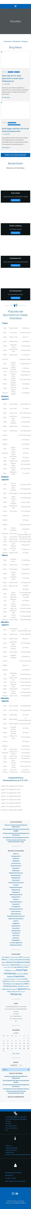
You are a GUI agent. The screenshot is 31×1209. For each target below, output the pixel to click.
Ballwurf (4, 962)
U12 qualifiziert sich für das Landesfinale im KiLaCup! (16, 837)
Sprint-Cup (15, 935)
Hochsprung (9, 973)
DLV (16, 1021)
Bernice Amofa (24, 962)
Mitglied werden (10, 1152)
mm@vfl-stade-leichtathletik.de (17, 1181)
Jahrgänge (24, 41)
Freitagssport (15, 892)
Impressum (9, 1145)
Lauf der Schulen (15, 911)
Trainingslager (15, 940)
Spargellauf (15, 923)
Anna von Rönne (24, 960)
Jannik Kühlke (19, 973)
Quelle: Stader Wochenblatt (15, 918)
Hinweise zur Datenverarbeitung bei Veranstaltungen (17, 1154)
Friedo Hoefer (13, 970)
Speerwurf (22, 989)
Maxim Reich (11, 984)
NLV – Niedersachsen (16, 1016)
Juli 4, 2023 (7, 84)
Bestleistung (15, 870)
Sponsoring (15, 928)
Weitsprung (15, 994)
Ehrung (15, 885)
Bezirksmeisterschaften (15, 873)
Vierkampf (22, 991)
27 (16, 1048)
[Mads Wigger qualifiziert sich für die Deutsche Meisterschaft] (15, 110)
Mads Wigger (22, 981)
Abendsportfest (15, 856)
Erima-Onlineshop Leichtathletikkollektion (16, 1009)
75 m (10, 957)
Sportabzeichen (15, 930)
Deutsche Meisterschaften (14, 882)
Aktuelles (15, 858)
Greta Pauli (21, 970)
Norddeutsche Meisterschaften (14, 916)
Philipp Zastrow (6, 989)
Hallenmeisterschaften (15, 894)
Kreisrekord (15, 904)
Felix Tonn (10, 967)
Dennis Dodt (15, 880)
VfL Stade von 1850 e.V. (19, 1203)
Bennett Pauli (11, 962)
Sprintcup (15, 938)
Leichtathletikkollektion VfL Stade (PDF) (16, 1006)
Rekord (15, 921)
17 (3, 1046)
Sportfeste (14, 933)
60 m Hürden (5, 957)
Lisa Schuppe (18, 979)
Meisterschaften (15, 913)
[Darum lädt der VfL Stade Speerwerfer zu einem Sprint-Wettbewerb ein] (15, 59)
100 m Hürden (26, 957)
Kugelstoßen (19, 976)
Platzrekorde (16, 41)
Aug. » (18, 1053)
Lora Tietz (11, 981)
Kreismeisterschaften (15, 901)
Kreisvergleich (15, 906)
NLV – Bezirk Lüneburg (16, 1018)
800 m (4, 960)
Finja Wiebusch (18, 967)
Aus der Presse (14, 863)
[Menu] (15, 6)
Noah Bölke (26, 986)
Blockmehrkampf (15, 875)
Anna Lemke (14, 959)
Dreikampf (25, 965)
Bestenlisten (8, 41)
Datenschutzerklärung (11, 1148)
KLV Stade (16, 1014)
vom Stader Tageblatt (15, 942)
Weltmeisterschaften (15, 945)
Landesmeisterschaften (14, 124)
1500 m (15, 853)
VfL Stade (15, 1011)
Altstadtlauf (15, 861)
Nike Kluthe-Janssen (16, 986)
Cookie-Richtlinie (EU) (11, 1150)
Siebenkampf (14, 989)
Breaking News (15, 877)
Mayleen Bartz (20, 984)
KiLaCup (15, 899)
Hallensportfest (15, 897)
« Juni (13, 1053)
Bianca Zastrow (6, 965)
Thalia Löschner (16, 991)
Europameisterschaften (15, 887)
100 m (21, 957)
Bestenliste (15, 868)
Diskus (21, 965)
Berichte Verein (12, 122)
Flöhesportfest (15, 889)
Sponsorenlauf (15, 925)
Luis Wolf (17, 981)
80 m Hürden (15, 957)
